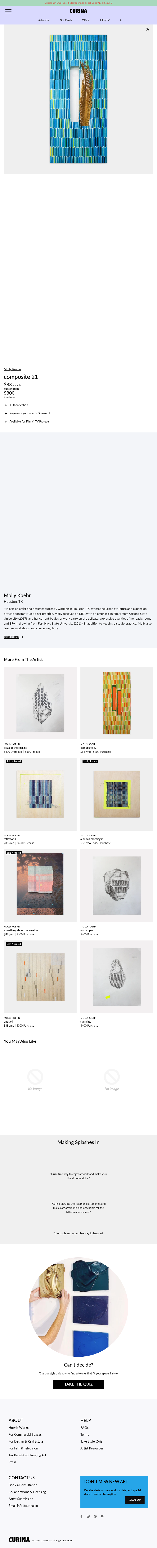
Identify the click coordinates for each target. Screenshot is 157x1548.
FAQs (84, 1427)
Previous (7, 99)
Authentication (19, 405)
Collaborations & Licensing (27, 1492)
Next (149, 99)
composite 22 (88, 748)
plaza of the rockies (15, 748)
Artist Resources (91, 1448)
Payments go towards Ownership (30, 413)
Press (12, 1462)
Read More (11, 636)
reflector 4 (10, 839)
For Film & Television (23, 1448)
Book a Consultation (23, 1485)
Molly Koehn (12, 369)
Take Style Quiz (91, 1441)
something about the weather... (22, 930)
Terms (84, 1434)
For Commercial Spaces (25, 1434)
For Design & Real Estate (26, 1441)
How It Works (19, 1427)
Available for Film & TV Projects (30, 421)
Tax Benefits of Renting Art (27, 1455)
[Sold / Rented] (40, 794)
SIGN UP (135, 1500)
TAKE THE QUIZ (78, 1384)
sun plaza (85, 1021)
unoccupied (87, 930)
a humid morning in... (92, 839)
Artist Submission (21, 1499)
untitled (8, 1021)
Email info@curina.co (23, 1505)
